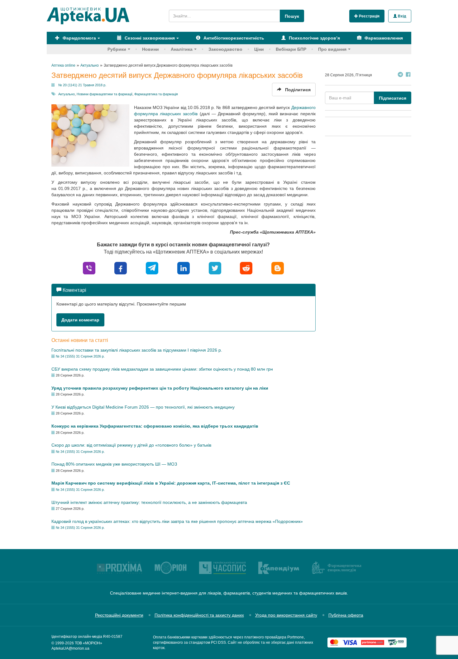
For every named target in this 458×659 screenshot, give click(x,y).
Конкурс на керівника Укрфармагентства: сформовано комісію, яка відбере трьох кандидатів (154, 426)
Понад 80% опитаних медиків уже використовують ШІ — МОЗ (114, 464)
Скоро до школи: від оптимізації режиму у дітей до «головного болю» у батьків (131, 445)
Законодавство (225, 49)
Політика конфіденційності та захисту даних (199, 615)
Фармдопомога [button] (78, 38)
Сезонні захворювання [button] (149, 38)
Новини (150, 49)
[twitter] (215, 267)
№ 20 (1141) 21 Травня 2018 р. (82, 85)
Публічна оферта (345, 615)
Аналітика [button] (182, 49)
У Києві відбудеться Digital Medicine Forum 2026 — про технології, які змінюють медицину (143, 407)
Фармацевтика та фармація (156, 94)
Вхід (401, 16)
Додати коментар (80, 319)
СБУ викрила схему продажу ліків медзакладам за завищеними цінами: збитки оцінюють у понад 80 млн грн (162, 369)
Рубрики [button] (116, 49)
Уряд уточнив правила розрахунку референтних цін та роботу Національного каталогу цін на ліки (159, 388)
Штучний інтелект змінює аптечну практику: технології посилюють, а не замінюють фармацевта (149, 502)
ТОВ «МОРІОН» (88, 643)
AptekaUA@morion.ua (70, 648)
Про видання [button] (332, 49)
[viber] (89, 267)
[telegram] (152, 267)
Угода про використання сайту (286, 615)
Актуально (66, 94)
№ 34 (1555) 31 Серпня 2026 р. (80, 356)
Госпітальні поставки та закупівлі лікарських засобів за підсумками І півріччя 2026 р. (136, 350)
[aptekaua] (277, 267)
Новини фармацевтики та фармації (104, 94)
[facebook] (120, 267)
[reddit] (246, 267)
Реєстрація (368, 16)
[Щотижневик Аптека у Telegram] (400, 75)
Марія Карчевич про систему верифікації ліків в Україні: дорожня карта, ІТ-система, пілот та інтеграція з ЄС (170, 483)
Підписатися (392, 98)
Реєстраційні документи (119, 615)
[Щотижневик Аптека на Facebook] (408, 75)
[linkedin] (183, 267)
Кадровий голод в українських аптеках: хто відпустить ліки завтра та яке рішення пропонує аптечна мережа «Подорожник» (177, 521)
